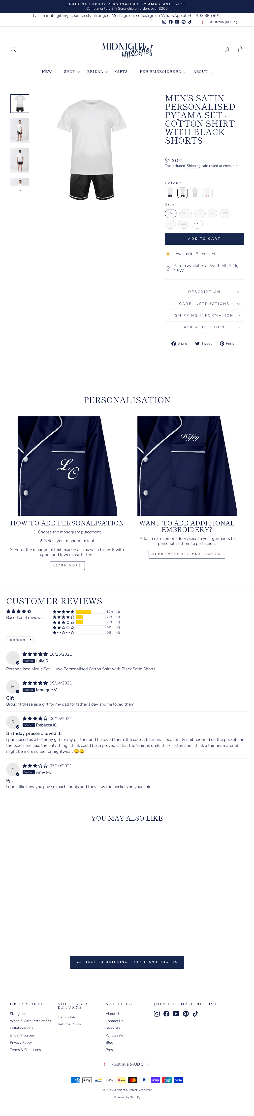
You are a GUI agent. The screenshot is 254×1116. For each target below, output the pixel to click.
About (201, 71)
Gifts (121, 71)
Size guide (18, 1013)
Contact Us (114, 1020)
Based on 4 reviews (24, 617)
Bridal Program (22, 1035)
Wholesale (114, 1035)
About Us (113, 1013)
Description (204, 291)
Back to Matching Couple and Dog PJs (130, 962)
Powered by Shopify (127, 1097)
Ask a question (204, 327)
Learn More (67, 565)
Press (110, 1049)
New (47, 71)
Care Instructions (204, 303)
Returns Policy (69, 1024)
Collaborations (21, 1028)
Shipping (193, 166)
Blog (109, 1042)
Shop (70, 71)
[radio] (170, 193)
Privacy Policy (21, 1042)
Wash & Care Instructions (30, 1020)
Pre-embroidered (161, 71)
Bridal (95, 71)
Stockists (113, 1028)
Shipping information (204, 315)
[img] (36, 654)
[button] (63, 612)
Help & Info (67, 1017)
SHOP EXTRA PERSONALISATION (187, 554)
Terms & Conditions (25, 1049)
